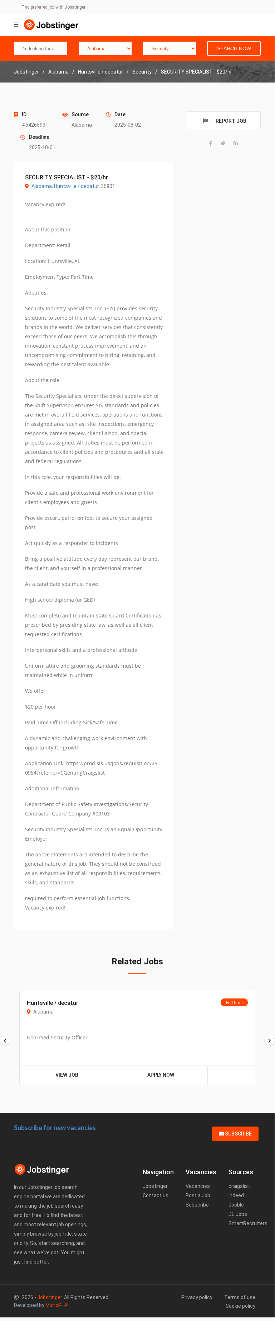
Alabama (41, 186)
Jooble (236, 1205)
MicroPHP (56, 1305)
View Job (66, 1075)
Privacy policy (196, 1297)
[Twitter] (223, 143)
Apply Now (160, 1075)
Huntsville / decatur (76, 186)
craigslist (239, 1186)
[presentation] (269, 1040)
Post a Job (198, 1195)
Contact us (155, 1195)
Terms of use (239, 1297)
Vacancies (198, 1186)
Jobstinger (155, 1186)
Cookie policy (240, 1306)
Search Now (234, 48)
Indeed (236, 1195)
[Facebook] (210, 143)
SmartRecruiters (248, 1223)
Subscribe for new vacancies (55, 1128)
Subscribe (238, 1134)
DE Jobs (238, 1214)
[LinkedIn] (235, 143)
